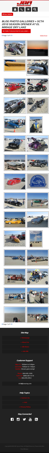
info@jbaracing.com (25, 383)
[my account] (15, 9)
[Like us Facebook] (11, 419)
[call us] (21, 9)
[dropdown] (28, 9)
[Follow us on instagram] (17, 419)
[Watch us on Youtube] (29, 419)
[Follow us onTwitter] (23, 419)
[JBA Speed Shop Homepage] (24, 4)
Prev (2, 35)
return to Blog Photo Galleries (15, 31)
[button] (35, 9)
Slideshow (43, 36)
